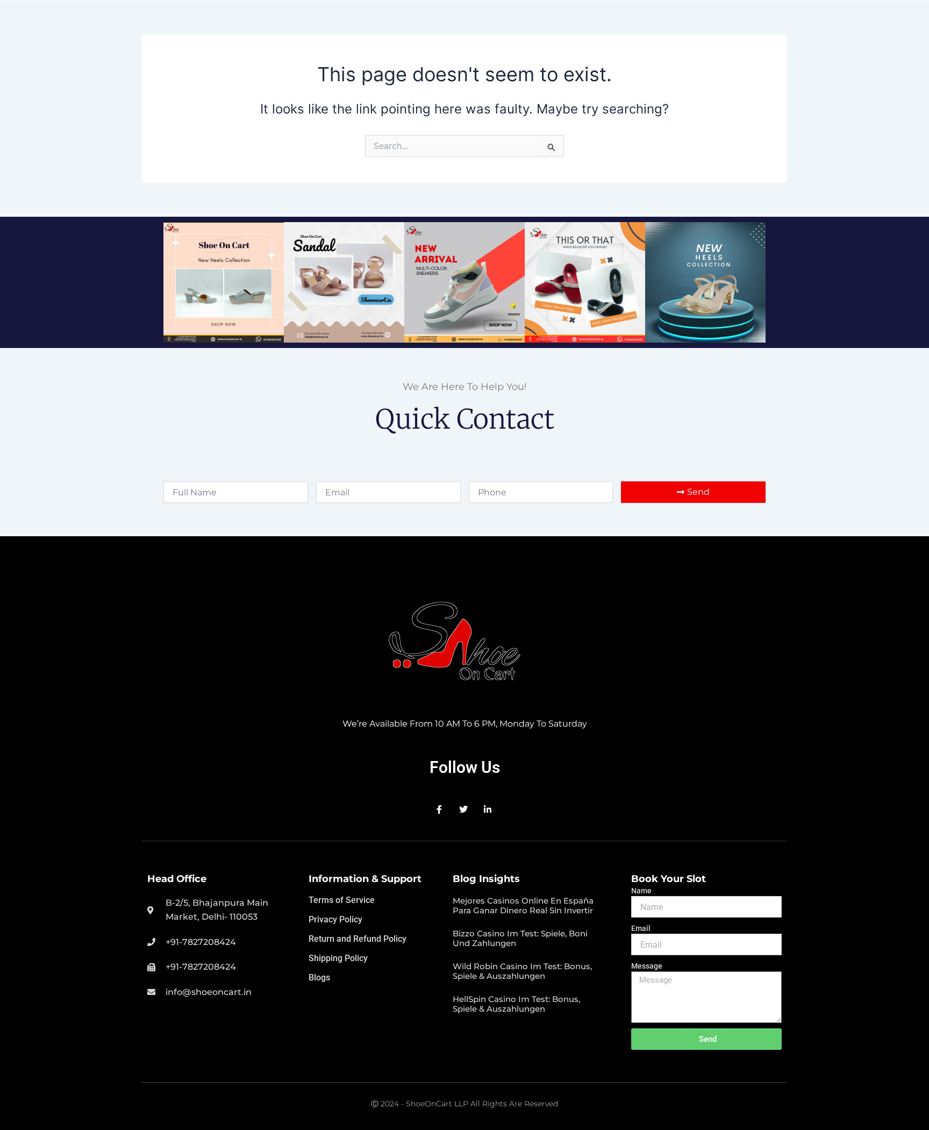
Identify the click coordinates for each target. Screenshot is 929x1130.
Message (646, 966)
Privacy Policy (335, 919)
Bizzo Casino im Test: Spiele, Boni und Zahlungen (520, 938)
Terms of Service (342, 900)
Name (641, 890)
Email (641, 928)
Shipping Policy (338, 958)
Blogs (319, 977)
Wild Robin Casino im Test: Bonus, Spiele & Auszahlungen (522, 971)
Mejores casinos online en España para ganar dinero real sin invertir (523, 905)
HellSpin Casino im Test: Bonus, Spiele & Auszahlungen (516, 1004)
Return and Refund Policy (357, 939)
